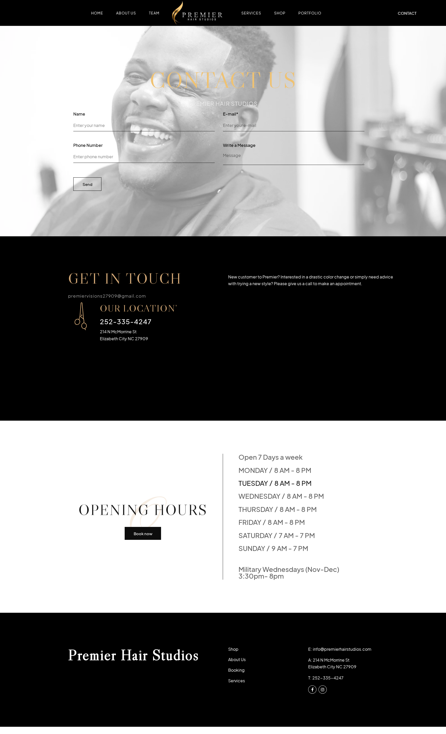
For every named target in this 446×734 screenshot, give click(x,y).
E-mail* (230, 114)
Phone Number (88, 146)
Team (154, 13)
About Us (126, 13)
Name (79, 114)
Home (97, 13)
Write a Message (239, 146)
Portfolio (309, 13)
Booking (236, 670)
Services (251, 13)
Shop (279, 13)
